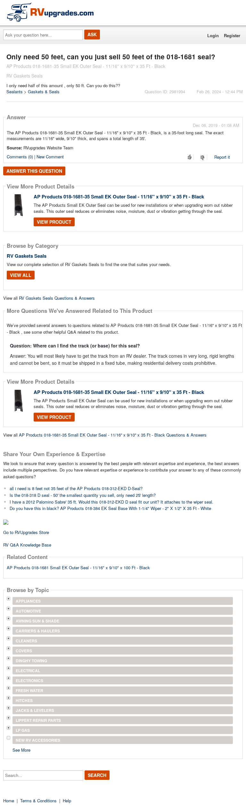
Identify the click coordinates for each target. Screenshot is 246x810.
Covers (24, 651)
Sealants (14, 91)
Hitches (24, 700)
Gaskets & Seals (44, 91)
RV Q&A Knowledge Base (27, 545)
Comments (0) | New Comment (35, 157)
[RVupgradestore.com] (50, 12)
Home (8, 800)
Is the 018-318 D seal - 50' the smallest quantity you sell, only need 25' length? (83, 495)
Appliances (28, 601)
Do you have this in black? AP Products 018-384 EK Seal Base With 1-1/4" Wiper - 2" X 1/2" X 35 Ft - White (110, 508)
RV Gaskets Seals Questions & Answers (57, 298)
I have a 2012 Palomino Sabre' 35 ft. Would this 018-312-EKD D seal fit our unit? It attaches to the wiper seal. (111, 502)
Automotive (28, 611)
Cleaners (26, 641)
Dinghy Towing (31, 661)
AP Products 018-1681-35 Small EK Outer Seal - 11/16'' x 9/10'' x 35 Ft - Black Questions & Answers (113, 435)
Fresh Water (29, 690)
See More (21, 749)
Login (213, 35)
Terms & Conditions (38, 800)
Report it (222, 157)
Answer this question (34, 171)
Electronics (29, 680)
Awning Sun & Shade (37, 621)
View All (20, 275)
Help (67, 800)
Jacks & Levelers (35, 710)
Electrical (28, 670)
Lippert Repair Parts (38, 720)
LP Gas (23, 730)
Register (232, 35)
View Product (54, 222)
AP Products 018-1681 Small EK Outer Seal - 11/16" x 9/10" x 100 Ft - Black (78, 567)
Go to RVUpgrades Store (26, 532)
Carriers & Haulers (38, 631)
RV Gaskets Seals (26, 255)
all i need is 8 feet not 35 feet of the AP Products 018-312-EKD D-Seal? (76, 488)
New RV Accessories (38, 740)
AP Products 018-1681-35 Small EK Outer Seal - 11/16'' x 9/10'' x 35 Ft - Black (119, 196)
